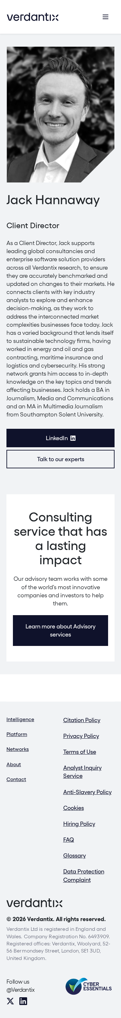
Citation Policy (81, 720)
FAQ (68, 839)
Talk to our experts (60, 459)
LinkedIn (57, 438)
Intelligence (20, 719)
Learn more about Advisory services (60, 630)
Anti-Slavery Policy (87, 792)
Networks (17, 749)
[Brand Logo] (32, 17)
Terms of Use (79, 751)
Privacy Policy (81, 735)
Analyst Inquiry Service (82, 771)
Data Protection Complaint (83, 875)
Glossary (74, 855)
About (13, 764)
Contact (16, 779)
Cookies (73, 807)
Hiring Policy (79, 823)
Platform (16, 734)
